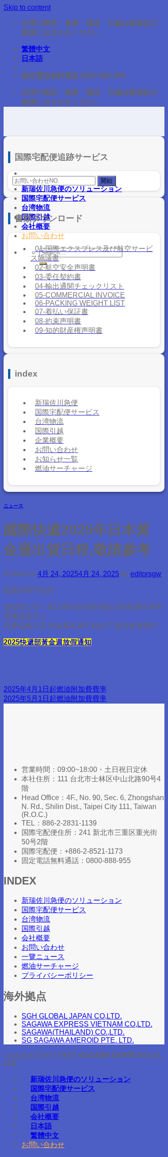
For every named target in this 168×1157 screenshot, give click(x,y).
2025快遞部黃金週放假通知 (47, 642)
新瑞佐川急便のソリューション (72, 189)
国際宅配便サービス (54, 198)
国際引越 (44, 1107)
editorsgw (145, 574)
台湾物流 (36, 207)
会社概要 (36, 226)
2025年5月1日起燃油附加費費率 (55, 698)
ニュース (13, 505)
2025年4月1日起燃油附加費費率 (55, 689)
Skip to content (27, 7)
